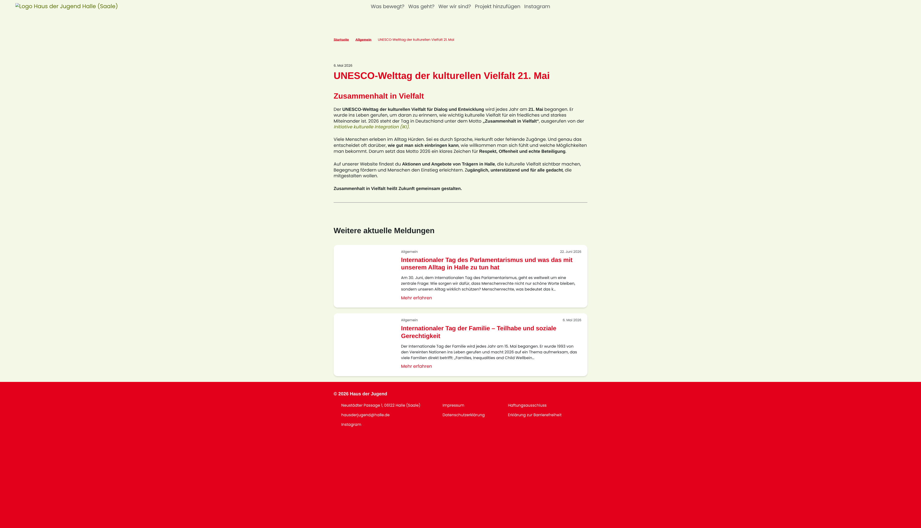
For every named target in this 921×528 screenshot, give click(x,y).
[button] (66, 6)
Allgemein (363, 40)
